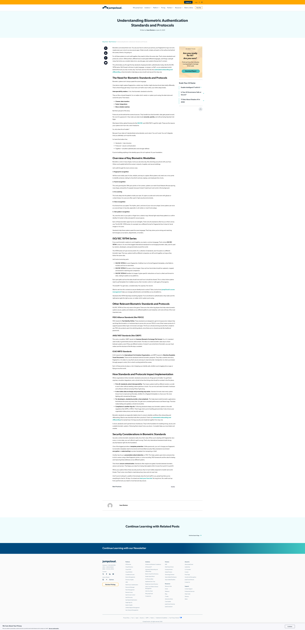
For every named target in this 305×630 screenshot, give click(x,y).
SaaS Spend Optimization (131, 600)
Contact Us (188, 2)
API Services (128, 564)
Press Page (187, 574)
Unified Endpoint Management (132, 607)
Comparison (148, 596)
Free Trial (198, 7)
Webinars (167, 591)
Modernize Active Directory (151, 584)
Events (166, 588)
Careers (186, 572)
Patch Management (129, 589)
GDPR (147, 617)
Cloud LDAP (128, 569)
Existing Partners (169, 569)
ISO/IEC (140, 123)
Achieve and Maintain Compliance (153, 564)
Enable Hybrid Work (150, 576)
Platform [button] (155, 7)
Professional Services (189, 591)
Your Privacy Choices (174, 617)
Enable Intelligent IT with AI (190, 87)
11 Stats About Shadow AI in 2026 (190, 100)
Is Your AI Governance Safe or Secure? (191, 93)
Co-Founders (188, 569)
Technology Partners (169, 574)
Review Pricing (110, 584)
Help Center (187, 594)
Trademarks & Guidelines (161, 617)
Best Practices (112, 41)
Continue (290, 626)
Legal (137, 617)
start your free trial (146, 478)
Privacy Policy (126, 617)
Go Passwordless (149, 579)
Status (186, 599)
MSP (166, 564)
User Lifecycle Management (131, 610)
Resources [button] (178, 7)
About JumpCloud (189, 564)
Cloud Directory (129, 567)
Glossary (187, 596)
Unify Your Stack (149, 591)
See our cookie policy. (54, 628)
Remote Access (129, 592)
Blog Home (105, 41)
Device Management (130, 577)
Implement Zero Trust (150, 581)
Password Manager (130, 587)
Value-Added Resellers (170, 579)
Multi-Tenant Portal (169, 567)
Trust (132, 617)
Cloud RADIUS (128, 572)
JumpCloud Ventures (189, 579)
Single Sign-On (128, 602)
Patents (152, 617)
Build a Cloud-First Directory (151, 574)
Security (173, 486)
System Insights (128, 605)
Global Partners (168, 572)
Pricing (163, 7)
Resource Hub (168, 586)
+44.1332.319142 (110, 569)
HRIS (126, 582)
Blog (166, 594)
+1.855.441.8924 (110, 567)
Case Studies (168, 601)
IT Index (167, 596)
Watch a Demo (188, 7)
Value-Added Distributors (171, 577)
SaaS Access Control (130, 594)
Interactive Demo (169, 599)
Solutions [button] (147, 7)
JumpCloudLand (168, 606)
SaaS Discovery (129, 597)
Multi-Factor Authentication (131, 584)
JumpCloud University (170, 604)
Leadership (187, 567)
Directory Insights (129, 579)
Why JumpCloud (138, 7)
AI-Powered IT (148, 567)
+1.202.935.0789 (111, 565)
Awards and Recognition (190, 577)
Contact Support (188, 588)
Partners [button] (169, 7)
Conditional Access (129, 574)
